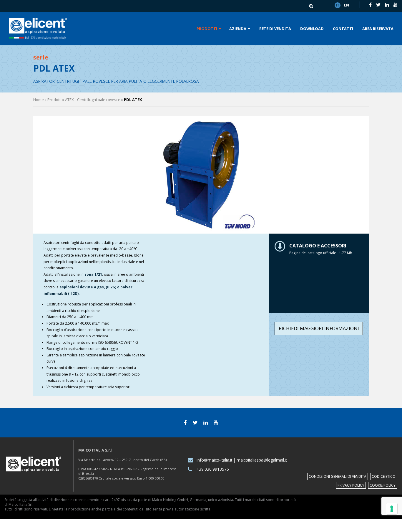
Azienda (238, 28)
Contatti (343, 28)
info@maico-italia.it (214, 460)
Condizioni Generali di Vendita (337, 476)
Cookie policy (383, 485)
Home (38, 99)
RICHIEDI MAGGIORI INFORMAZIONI (319, 328)
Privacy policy (351, 485)
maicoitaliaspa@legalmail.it (262, 460)
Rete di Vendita (275, 28)
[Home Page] (38, 28)
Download (312, 28)
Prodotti (207, 28)
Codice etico (384, 476)
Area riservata (377, 28)
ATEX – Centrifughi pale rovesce (92, 99)
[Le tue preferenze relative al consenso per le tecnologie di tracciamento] (391, 508)
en (346, 5)
